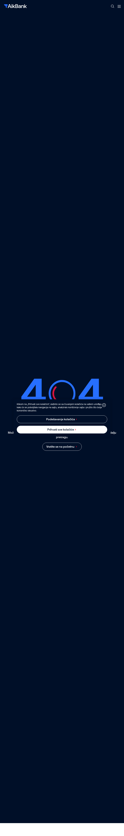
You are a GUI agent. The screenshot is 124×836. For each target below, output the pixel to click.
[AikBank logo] (15, 6)
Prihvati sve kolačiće (60, 429)
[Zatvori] (104, 405)
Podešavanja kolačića (60, 419)
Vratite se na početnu (60, 446)
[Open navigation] (119, 6)
